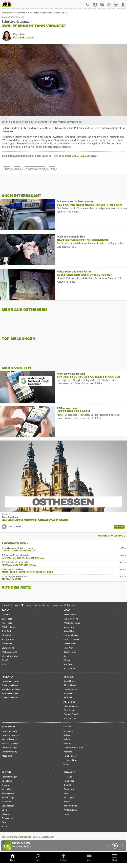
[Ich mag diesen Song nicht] (121, 846)
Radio (5, 610)
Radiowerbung (70, 806)
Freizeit (6, 772)
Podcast (63, 860)
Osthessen (20, 13)
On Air (67, 727)
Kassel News (70, 631)
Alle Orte (68, 664)
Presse (67, 802)
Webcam (115, 3)
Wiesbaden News (72, 623)
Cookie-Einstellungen (43, 837)
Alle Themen (69, 669)
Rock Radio (7, 631)
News (67, 610)
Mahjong (6, 814)
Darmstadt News (72, 635)
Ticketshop (7, 802)
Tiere (6, 168)
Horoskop (8, 727)
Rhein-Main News (10, 694)
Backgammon (8, 818)
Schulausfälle (70, 718)
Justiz (17, 168)
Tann (52, 168)
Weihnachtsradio (9, 652)
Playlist (95, 3)
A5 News (68, 698)
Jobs (66, 793)
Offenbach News (71, 640)
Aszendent (7, 756)
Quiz (4, 822)
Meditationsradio (10, 656)
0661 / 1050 (79, 155)
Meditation (7, 789)
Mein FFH (122, 3)
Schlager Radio (8, 640)
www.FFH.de (21, 605)
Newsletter (69, 781)
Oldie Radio (7, 635)
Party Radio (7, 644)
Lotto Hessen (8, 806)
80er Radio (7, 619)
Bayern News (70, 652)
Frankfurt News (71, 619)
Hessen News (70, 615)
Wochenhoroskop (10, 739)
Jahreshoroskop (9, 748)
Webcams (68, 744)
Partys (5, 827)
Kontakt (67, 785)
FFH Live (6, 615)
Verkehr (69, 677)
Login (66, 814)
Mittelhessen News (11, 689)
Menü (114, 860)
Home (12, 860)
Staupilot (102, 3)
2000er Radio (8, 627)
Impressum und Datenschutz (16, 837)
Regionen (8, 677)
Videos (67, 739)
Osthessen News (10, 685)
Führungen (69, 798)
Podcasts (68, 752)
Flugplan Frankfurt (72, 714)
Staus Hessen (70, 681)
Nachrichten (7, 13)
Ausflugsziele (8, 793)
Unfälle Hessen (71, 689)
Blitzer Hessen (70, 685)
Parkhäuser (69, 710)
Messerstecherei (35, 168)
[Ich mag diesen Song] (108, 846)
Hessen (55, 605)
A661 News (69, 702)
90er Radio (7, 623)
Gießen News (70, 644)
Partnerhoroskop (10, 752)
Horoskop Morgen (10, 735)
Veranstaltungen (9, 777)
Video (89, 860)
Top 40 (5, 660)
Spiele (4, 810)
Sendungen (69, 731)
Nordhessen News (10, 681)
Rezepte (5, 785)
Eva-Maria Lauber (23, 37)
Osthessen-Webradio (110, 536)
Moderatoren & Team (73, 748)
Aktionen (68, 735)
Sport (66, 656)
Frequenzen (69, 789)
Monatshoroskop (10, 744)
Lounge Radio (8, 648)
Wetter (108, 3)
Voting (67, 764)
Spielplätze (7, 781)
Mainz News (69, 627)
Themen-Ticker (14, 543)
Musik (38, 860)
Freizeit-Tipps (8, 798)
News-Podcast (70, 756)
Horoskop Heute (9, 731)
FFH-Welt (69, 772)
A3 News (68, 694)
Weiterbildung (70, 810)
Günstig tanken (71, 706)
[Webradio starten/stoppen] (115, 846)
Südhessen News (10, 698)
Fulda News (69, 648)
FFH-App (68, 777)
